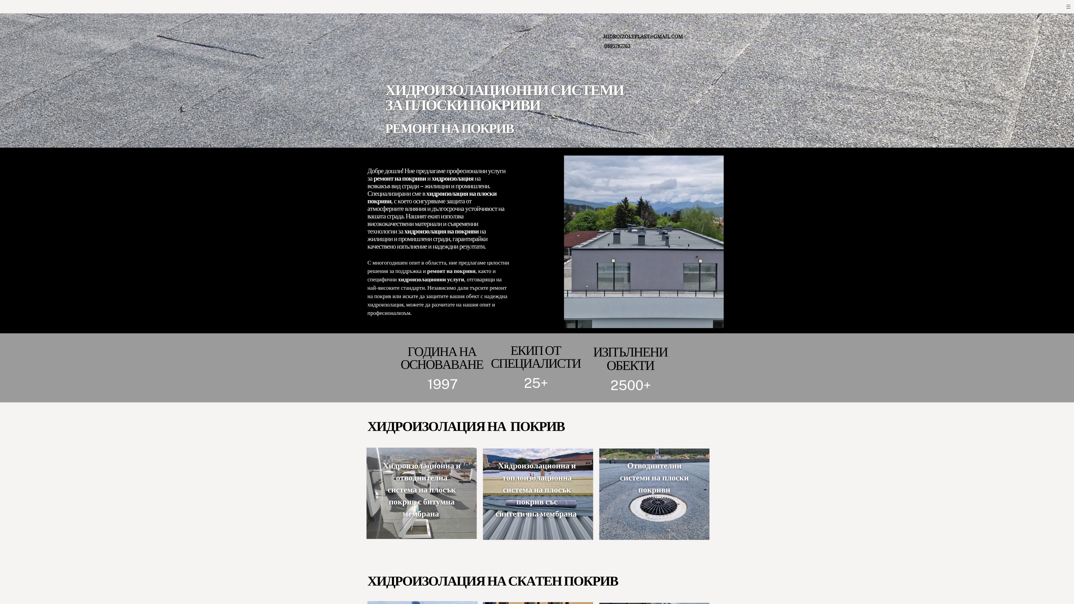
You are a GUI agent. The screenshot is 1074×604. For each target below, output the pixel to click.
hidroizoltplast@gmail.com (643, 36)
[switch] (1068, 6)
